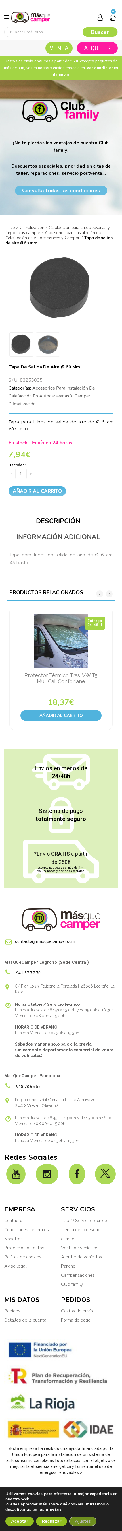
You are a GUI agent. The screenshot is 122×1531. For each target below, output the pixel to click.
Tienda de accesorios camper (82, 1234)
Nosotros (13, 1239)
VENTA (59, 48)
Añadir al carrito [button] (61, 715)
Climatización (32, 227)
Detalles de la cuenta (25, 1320)
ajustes (54, 1510)
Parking (69, 1266)
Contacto (13, 1220)
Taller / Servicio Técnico (84, 1220)
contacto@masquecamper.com (45, 941)
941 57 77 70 (28, 973)
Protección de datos (24, 1248)
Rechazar (51, 1521)
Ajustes (83, 1521)
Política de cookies (22, 1257)
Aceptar (19, 1521)
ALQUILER (97, 48)
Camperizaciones (78, 1275)
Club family (72, 1284)
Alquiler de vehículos (81, 1257)
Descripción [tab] (58, 521)
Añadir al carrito (37, 491)
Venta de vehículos (79, 1248)
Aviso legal (15, 1266)
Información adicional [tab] (58, 537)
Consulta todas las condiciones (61, 190)
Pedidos (12, 1311)
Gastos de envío (77, 1311)
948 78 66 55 (28, 1086)
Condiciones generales (26, 1230)
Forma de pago (76, 1320)
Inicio (10, 227)
